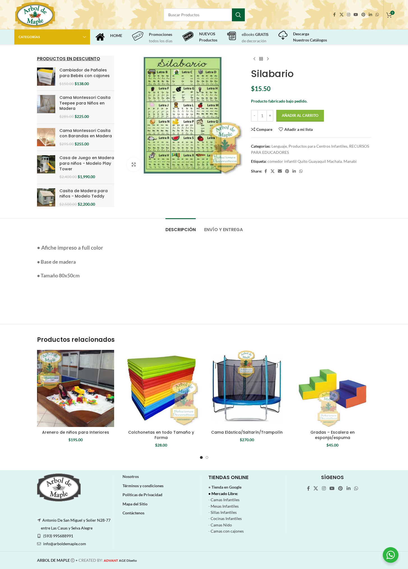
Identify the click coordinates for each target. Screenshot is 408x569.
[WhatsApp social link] (377, 14)
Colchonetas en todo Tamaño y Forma (161, 435)
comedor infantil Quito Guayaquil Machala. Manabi (312, 161)
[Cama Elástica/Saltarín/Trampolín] (247, 388)
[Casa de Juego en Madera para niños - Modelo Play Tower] (46, 167)
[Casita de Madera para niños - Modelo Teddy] (46, 197)
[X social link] (341, 14)
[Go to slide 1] (201, 457)
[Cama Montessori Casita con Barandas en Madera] (46, 137)
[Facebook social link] (334, 14)
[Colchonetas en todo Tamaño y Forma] (161, 388)
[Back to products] (261, 59)
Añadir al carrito (300, 115)
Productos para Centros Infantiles (318, 146)
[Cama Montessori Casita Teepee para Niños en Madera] (46, 107)
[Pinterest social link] (363, 14)
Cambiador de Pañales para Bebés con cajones (84, 73)
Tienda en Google (226, 487)
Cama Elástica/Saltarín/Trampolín (247, 432)
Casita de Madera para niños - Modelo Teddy (83, 193)
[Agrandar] (134, 164)
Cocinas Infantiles (226, 518)
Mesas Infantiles (225, 506)
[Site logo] (34, 14)
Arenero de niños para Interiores (75, 432)
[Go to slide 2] (207, 457)
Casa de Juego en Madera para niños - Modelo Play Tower (86, 163)
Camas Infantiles (225, 499)
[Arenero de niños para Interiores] (75, 388)
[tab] (180, 226)
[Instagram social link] (348, 14)
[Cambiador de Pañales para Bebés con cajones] (46, 77)
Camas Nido (221, 524)
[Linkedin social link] (370, 14)
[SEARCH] (238, 14)
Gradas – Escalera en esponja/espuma (332, 435)
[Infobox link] (109, 36)
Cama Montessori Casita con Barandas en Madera (85, 133)
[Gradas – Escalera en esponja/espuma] (332, 388)
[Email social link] (279, 171)
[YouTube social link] (356, 14)
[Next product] (267, 59)
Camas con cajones (227, 531)
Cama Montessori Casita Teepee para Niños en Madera (84, 103)
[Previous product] (254, 59)
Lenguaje (279, 146)
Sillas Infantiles (224, 512)
